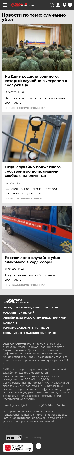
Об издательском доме (21, 307)
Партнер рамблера (33, 437)
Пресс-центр (51, 307)
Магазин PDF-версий (18, 312)
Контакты (10, 322)
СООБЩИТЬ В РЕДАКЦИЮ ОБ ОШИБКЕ (30, 333)
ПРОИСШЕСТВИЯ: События (24, 198)
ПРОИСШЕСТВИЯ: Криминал (25, 108)
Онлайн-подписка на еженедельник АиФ (35, 317)
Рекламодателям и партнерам (26, 327)
